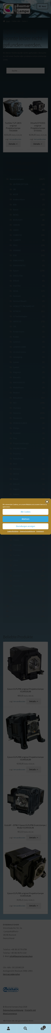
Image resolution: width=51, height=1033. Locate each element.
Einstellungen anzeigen (25, 526)
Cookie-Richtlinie (12, 531)
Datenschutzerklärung (27, 531)
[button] (47, 501)
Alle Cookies (25, 512)
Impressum (40, 531)
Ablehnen (25, 519)
